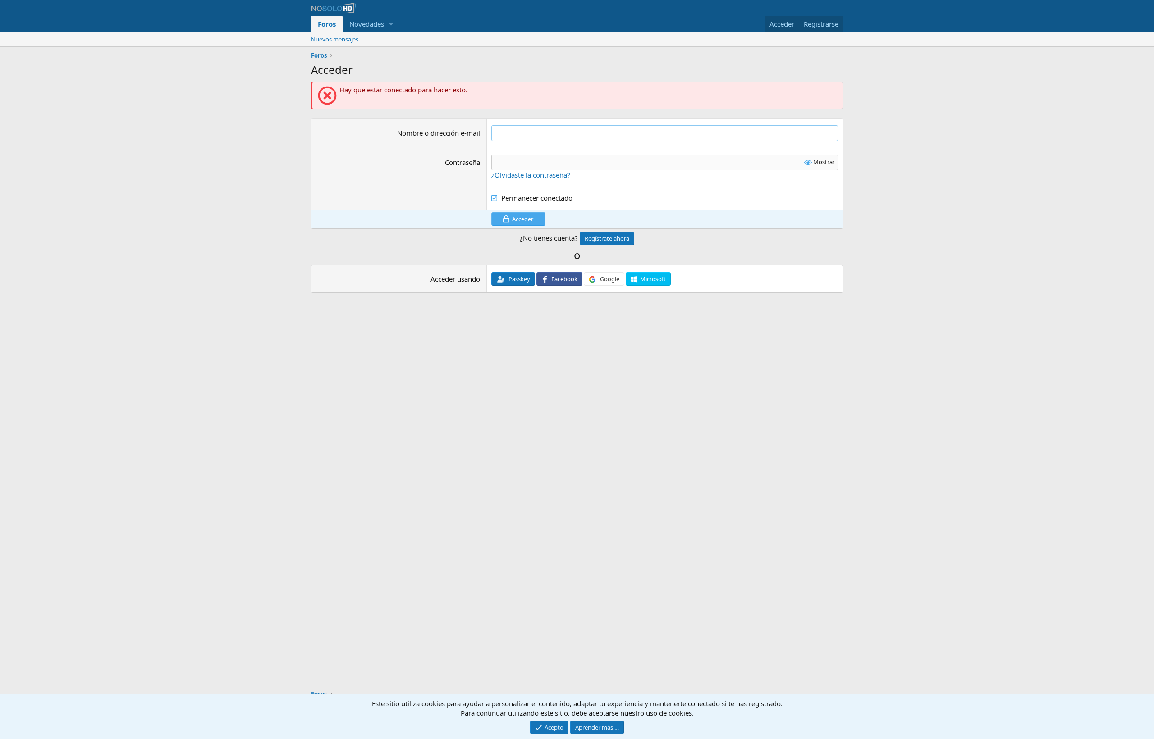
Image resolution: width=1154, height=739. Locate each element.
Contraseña (462, 162)
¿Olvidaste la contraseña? (530, 174)
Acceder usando (455, 278)
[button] (391, 24)
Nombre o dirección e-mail (438, 132)
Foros (327, 23)
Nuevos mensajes (334, 39)
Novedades (366, 23)
